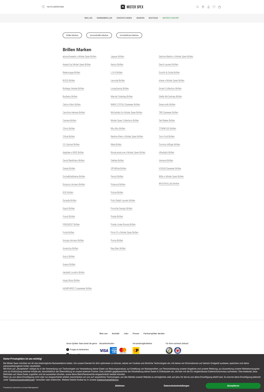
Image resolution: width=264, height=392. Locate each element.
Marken (140, 18)
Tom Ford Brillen (167, 136)
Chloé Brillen (69, 136)
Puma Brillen (117, 240)
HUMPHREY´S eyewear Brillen (77, 288)
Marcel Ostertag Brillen (122, 96)
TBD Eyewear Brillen (168, 112)
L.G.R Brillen (117, 72)
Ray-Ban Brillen (118, 248)
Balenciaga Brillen (71, 72)
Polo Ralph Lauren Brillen (123, 200)
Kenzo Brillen (117, 64)
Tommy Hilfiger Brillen (169, 144)
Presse (136, 333)
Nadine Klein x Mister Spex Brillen (127, 136)
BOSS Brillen (69, 80)
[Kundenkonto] (208, 7)
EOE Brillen (68, 192)
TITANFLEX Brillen (167, 128)
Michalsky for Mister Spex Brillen (126, 112)
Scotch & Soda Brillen (169, 72)
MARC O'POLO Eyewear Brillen (125, 104)
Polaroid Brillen (118, 184)
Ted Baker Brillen (167, 120)
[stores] (203, 7)
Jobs (126, 333)
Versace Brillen (166, 160)
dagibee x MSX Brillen (73, 152)
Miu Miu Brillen (118, 128)
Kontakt (115, 333)
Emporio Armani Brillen (74, 184)
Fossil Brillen (69, 216)
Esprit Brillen (69, 208)
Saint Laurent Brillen (168, 64)
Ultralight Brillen (166, 152)
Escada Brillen (69, 200)
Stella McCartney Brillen (170, 96)
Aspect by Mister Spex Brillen (77, 64)
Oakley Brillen (117, 160)
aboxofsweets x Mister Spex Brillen (79, 56)
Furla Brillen (68, 232)
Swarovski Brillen (167, 104)
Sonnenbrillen (104, 18)
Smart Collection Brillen (170, 88)
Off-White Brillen (118, 168)
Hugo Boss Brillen (71, 280)
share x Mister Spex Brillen (171, 80)
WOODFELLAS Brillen (169, 183)
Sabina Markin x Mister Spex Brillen (176, 56)
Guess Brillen (69, 264)
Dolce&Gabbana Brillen (74, 176)
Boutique (153, 18)
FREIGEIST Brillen (71, 224)
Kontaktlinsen (124, 18)
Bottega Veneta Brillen (73, 88)
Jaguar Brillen (117, 56)
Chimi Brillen (69, 128)
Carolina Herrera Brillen (74, 112)
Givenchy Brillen (70, 248)
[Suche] (197, 7)
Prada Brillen (117, 216)
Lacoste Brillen (118, 80)
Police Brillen (117, 192)
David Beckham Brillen (74, 160)
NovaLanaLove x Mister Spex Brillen (128, 152)
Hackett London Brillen (74, 272)
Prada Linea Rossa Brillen (123, 224)
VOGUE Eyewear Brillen (170, 168)
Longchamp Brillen (120, 88)
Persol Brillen (117, 176)
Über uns (103, 333)
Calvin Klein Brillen (72, 104)
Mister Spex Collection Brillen (125, 120)
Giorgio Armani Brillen (73, 240)
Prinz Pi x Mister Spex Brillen (124, 232)
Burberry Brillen (70, 96)
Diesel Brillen (69, 168)
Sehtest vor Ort (171, 18)
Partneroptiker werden (154, 333)
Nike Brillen (116, 144)
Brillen (88, 18)
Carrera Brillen (69, 120)
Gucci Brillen (69, 256)
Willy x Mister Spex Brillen (171, 176)
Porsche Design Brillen (121, 208)
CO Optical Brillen (71, 144)
